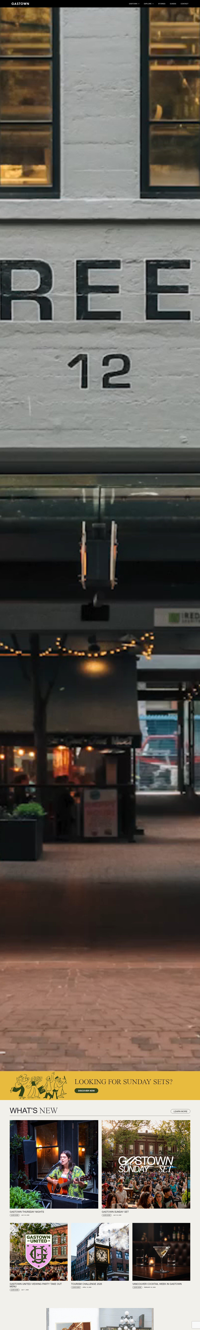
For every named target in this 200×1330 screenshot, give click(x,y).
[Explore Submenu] (153, 3)
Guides (173, 4)
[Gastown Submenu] (138, 3)
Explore (148, 4)
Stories (161, 4)
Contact (184, 4)
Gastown (133, 4)
